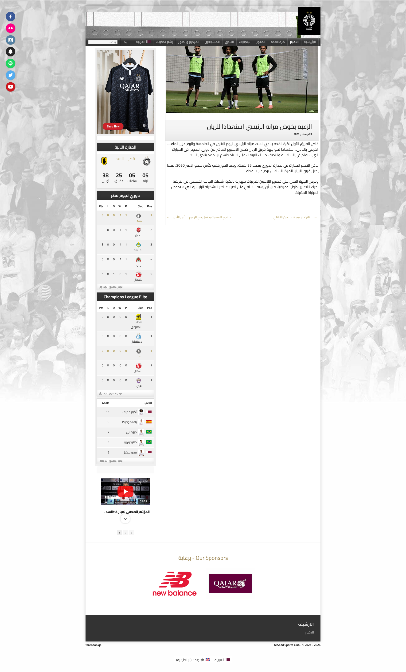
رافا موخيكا (129, 422)
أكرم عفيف (129, 412)
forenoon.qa (94, 645)
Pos (149, 206)
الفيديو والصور (188, 42)
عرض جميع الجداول (111, 286)
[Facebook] (10, 16)
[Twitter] (10, 75)
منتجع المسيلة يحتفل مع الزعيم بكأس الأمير (199, 217)
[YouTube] (10, 87)
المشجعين (212, 42)
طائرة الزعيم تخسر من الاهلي (295, 217)
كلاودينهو (130, 442)
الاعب (148, 403)
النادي (229, 42)
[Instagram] (10, 40)
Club (140, 206)
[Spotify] (10, 63)
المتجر (261, 42)
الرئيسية (310, 42)
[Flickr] (10, 28)
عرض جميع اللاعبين (111, 460)
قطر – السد (125, 158)
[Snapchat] (10, 51)
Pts (101, 206)
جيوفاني (131, 432)
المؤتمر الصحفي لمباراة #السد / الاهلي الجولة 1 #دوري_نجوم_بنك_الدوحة (125, 512)
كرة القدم (278, 42)
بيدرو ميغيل (130, 452)
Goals (105, 403)
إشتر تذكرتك (164, 42)
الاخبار (294, 42)
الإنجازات (245, 42)
